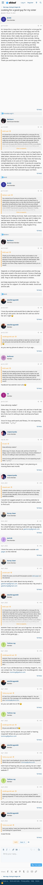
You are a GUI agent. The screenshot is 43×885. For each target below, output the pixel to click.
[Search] (41, 3)
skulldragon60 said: (8, 337)
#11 (41, 521)
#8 (41, 401)
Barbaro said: (6, 195)
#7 (41, 364)
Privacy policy (25, 881)
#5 (41, 308)
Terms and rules (15, 881)
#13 (41, 568)
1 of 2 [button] (15, 842)
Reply (40, 109)
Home (37, 881)
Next (22, 842)
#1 (41, 26)
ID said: (4, 444)
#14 (41, 603)
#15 (41, 651)
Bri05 (4, 13)
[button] (3, 849)
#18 (41, 753)
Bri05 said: (5, 131)
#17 (41, 721)
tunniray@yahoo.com (17, 672)
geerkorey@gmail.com (31, 529)
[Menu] (2, 2)
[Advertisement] (21, 84)
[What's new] (36, 3)
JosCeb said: (6, 573)
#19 (41, 787)
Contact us (4, 881)
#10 (41, 483)
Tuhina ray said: (7, 693)
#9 (41, 440)
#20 (41, 821)
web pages (35, 576)
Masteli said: (6, 487)
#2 (41, 127)
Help (32, 881)
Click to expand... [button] (21, 148)
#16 (41, 689)
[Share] (38, 26)
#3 (41, 191)
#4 (41, 248)
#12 (41, 546)
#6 (41, 332)
